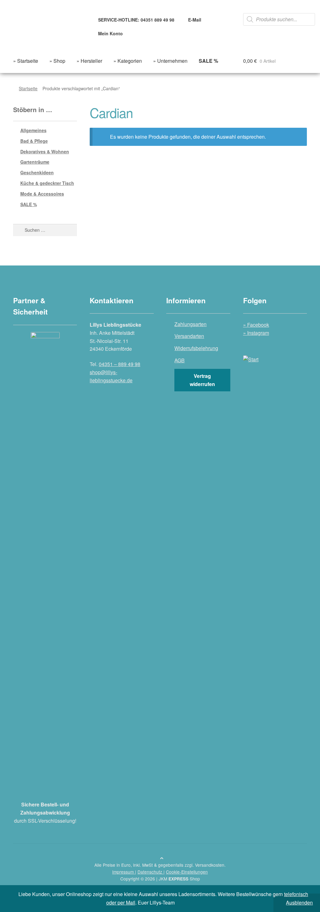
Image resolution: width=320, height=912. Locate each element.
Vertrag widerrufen (202, 380)
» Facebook (256, 324)
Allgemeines (33, 130)
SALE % (28, 204)
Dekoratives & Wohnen (44, 151)
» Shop (57, 60)
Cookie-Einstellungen (187, 872)
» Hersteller (89, 60)
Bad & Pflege (34, 141)
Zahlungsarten (190, 324)
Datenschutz (150, 872)
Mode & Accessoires (42, 194)
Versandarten (189, 336)
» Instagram (256, 332)
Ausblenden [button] (299, 902)
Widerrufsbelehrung (196, 348)
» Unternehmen (170, 60)
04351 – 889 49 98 (119, 364)
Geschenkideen (37, 172)
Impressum (123, 872)
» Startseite (25, 60)
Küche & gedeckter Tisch (47, 183)
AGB (179, 360)
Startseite (28, 88)
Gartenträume (34, 162)
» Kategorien (127, 60)
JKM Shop (179, 878)
